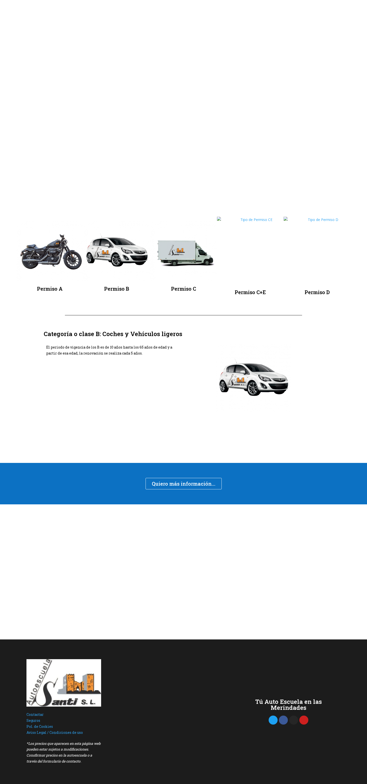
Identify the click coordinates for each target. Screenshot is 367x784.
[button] (190, 379)
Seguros (33, 720)
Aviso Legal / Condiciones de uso (54, 732)
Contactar (35, 714)
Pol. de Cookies (39, 726)
